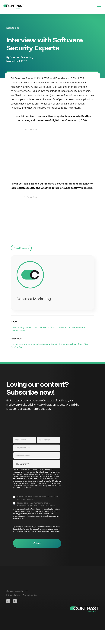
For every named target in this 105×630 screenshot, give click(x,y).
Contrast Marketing (21, 57)
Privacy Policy (18, 518)
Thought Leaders (21, 248)
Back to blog (12, 28)
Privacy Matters (13, 595)
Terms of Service (30, 595)
